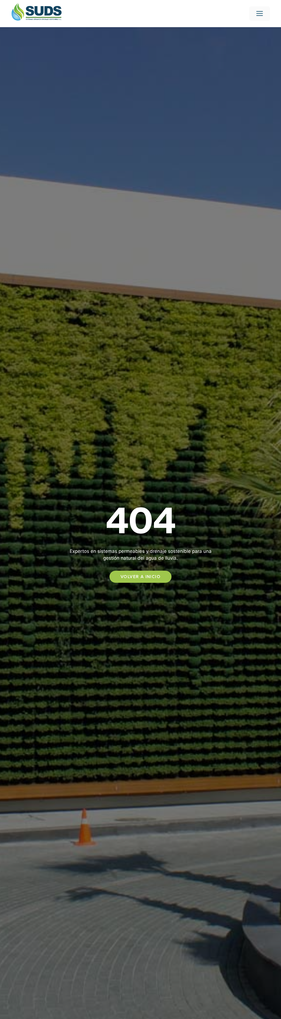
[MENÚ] (259, 13)
